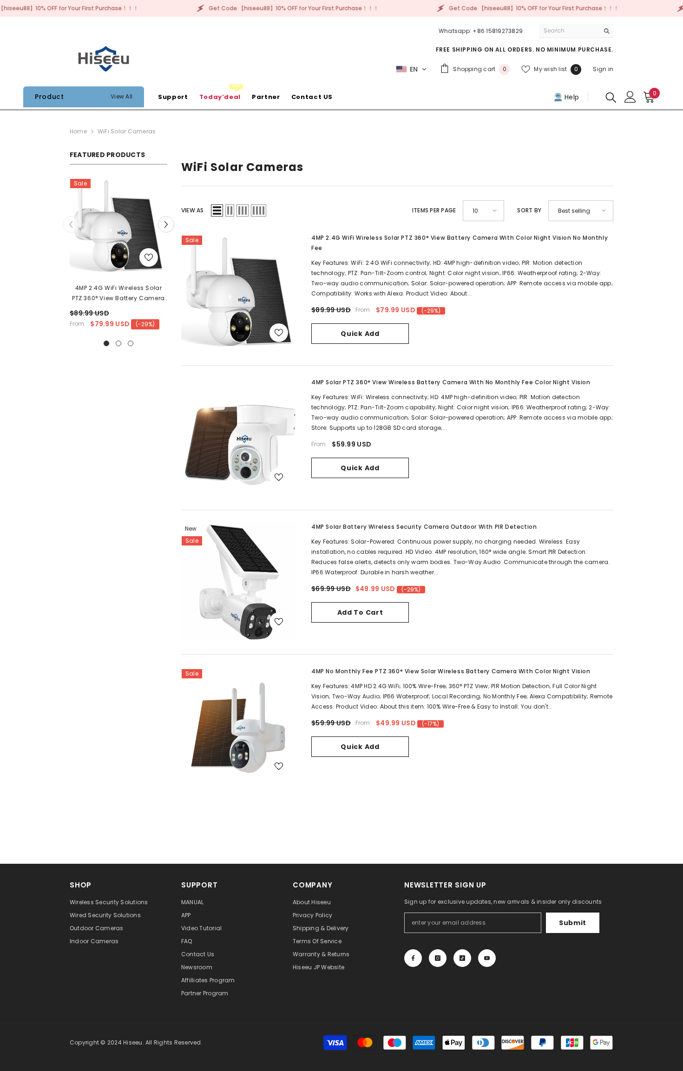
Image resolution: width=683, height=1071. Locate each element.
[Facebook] (413, 958)
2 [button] (118, 343)
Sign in (603, 69)
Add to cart (360, 612)
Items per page (434, 210)
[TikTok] (462, 958)
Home (78, 131)
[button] (411, 69)
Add (360, 482)
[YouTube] (487, 958)
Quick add (360, 333)
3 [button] (130, 343)
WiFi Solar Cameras (127, 131)
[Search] (576, 31)
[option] (118, 256)
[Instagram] (438, 958)
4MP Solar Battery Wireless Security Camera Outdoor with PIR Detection (424, 527)
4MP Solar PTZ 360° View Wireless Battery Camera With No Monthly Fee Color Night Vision (451, 382)
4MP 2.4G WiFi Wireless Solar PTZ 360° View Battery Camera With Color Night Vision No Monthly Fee (118, 293)
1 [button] (106, 343)
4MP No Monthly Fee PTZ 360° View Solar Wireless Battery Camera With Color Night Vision (451, 671)
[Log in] (630, 97)
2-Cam (355, 454)
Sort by (529, 210)
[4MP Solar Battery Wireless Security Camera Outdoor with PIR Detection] (239, 582)
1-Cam (325, 454)
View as (192, 210)
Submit (572, 922)
